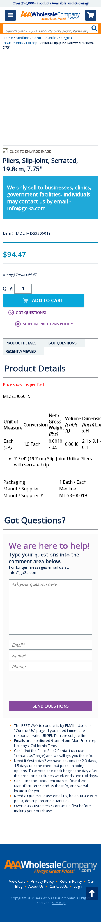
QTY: (8, 288)
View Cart (17, 881)
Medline (22, 37)
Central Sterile (44, 37)
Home (8, 37)
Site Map (59, 903)
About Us (36, 886)
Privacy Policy (42, 881)
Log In (79, 886)
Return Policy (71, 881)
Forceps (33, 42)
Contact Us (59, 886)
